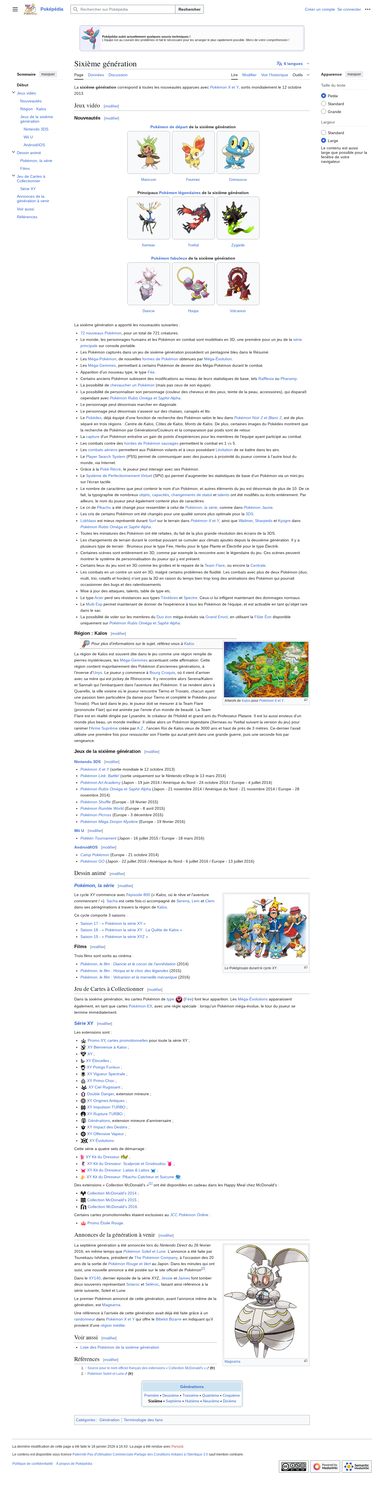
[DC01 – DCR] (83, 1094)
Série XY (83, 1023)
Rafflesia (266, 378)
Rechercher (189, 9)
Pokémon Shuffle (95, 802)
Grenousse (238, 179)
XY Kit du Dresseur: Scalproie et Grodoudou (126, 1163)
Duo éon (164, 617)
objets (144, 494)
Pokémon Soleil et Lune (105, 1374)
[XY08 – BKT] (83, 1107)
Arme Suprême (104, 728)
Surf (152, 520)
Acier (98, 597)
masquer (48, 74)
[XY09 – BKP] (83, 1114)
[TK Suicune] (178, 1177)
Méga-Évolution (218, 359)
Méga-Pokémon (102, 359)
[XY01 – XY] (83, 1054)
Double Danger (100, 1094)
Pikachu (104, 507)
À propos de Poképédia (74, 1464)
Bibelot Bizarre (169, 1319)
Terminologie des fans (143, 1420)
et (224, 87)
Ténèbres (169, 597)
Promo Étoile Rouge (105, 1223)
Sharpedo (263, 520)
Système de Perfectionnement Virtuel (119, 475)
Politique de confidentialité (32, 1464)
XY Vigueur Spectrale (106, 1074)
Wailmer (246, 520)
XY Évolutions (101, 1140)
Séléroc (152, 1284)
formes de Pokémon (160, 359)
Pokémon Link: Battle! (99, 775)
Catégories (85, 1420)
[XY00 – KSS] (83, 1047)
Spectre (190, 597)
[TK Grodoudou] (169, 1163)
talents (223, 494)
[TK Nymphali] (82, 1157)
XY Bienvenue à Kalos (107, 1047)
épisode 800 (139, 894)
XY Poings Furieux (103, 1067)
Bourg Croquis (162, 672)
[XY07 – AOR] (83, 1100)
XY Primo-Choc (100, 1080)
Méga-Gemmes (102, 365)
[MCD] (83, 1193)
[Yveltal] (193, 218)
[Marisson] (148, 152)
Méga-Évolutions (253, 999)
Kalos (246, 701)
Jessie (167, 1278)
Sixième (155, 1401)
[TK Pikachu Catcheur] (82, 1177)
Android (82, 847)
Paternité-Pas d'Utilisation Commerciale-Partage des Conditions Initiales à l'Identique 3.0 (140, 1454)
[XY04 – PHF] (83, 1074)
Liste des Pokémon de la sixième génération (119, 1347)
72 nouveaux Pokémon (100, 333)
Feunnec (193, 179)
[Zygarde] (238, 218)
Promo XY (96, 1040)
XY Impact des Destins (107, 1127)
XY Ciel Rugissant (104, 1087)
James (184, 1278)
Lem (196, 901)
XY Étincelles (97, 1060)
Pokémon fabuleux (169, 258)
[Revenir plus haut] (86, 1368)
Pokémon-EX (140, 1006)
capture (93, 436)
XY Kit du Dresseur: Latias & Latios (118, 1170)
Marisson (148, 179)
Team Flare (215, 565)
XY (89, 1054)
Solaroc (133, 1284)
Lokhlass (88, 520)
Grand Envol (216, 617)
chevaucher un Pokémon (132, 385)
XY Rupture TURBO (105, 1114)
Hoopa (193, 311)
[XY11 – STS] (83, 1134)
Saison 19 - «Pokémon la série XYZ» (114, 936)
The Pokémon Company (155, 1257)
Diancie (149, 311)
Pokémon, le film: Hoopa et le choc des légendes (124, 970)
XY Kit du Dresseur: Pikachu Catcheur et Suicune (130, 1177)
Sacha (112, 901)
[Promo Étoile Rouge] (83, 1223)
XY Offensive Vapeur (105, 1134)
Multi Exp (94, 604)
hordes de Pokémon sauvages (151, 443)
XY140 (95, 1278)
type (170, 999)
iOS (94, 847)
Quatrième (210, 1396)
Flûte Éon (263, 617)
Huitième (192, 1401)
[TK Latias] (83, 1170)
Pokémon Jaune (258, 507)
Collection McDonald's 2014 (112, 1193)
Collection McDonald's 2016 (112, 1206)
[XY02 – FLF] (82, 1060)
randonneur (84, 1319)
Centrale (258, 565)
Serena (183, 901)
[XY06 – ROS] (83, 1087)
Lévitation (224, 449)
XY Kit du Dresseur (102, 1157)
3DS (249, 514)
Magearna (232, 1362)
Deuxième (170, 1396)
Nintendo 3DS (87, 761)
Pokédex (93, 417)
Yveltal (193, 245)
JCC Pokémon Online (189, 1215)
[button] (15, 9)
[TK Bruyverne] (124, 1157)
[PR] (83, 1040)
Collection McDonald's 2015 (112, 1200)
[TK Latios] (153, 1170)
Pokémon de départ (169, 127)
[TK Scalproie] (83, 1163)
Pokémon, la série (201, 507)
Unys (97, 672)
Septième (173, 1401)
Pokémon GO (92, 861)
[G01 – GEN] (83, 1120)
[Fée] (178, 999)
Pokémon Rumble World (102, 808)
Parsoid (177, 1446)
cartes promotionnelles (127, 1040)
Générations (99, 1120)
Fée (151, 372)
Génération (109, 1420)
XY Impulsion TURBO (106, 1107)
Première (151, 1396)
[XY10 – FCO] (83, 1127)
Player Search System (105, 456)
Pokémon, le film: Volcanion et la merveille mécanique (128, 977)
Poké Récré (110, 469)
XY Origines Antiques (106, 1100)
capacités (160, 494)
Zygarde (238, 245)
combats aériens (103, 449)
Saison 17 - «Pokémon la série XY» (113, 923)
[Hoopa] (193, 284)
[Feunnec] (193, 152)
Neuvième (211, 1401)
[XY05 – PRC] (83, 1080)
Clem (209, 901)
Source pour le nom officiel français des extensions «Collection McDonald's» (146, 1368)
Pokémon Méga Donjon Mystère (109, 821)
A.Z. (140, 728)
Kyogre (284, 520)
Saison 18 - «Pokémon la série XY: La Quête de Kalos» (131, 930)
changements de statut (191, 494)
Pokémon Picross (95, 815)
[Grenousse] (238, 152)
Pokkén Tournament (98, 838)
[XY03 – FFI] (83, 1067)
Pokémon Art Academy (100, 782)
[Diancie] (148, 284)
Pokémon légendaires (180, 192)
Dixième (229, 1401)
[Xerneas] (148, 218)
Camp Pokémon (94, 855)
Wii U (79, 830)
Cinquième (231, 1396)
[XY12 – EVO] (84, 1140)
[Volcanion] (238, 284)
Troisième (190, 1396)
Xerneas (148, 245)
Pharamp (289, 378)
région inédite (113, 1325)
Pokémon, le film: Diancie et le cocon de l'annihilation (128, 964)
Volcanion (238, 311)
